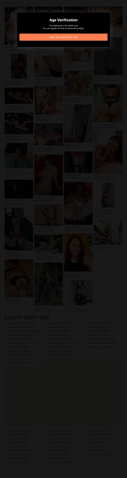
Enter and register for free (63, 37)
